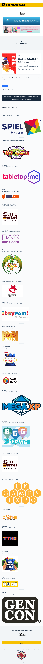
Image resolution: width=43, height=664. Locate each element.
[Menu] (2, 1)
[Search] (40, 1)
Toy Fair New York (6, 302)
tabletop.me (4, 165)
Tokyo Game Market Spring (8, 451)
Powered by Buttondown (7, 89)
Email (3, 81)
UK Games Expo (5, 477)
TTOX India (4, 526)
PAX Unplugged (5, 230)
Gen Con (4, 592)
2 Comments (36, 71)
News (19, 55)
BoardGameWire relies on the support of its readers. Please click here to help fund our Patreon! (21, 642)
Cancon (3, 249)
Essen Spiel (4, 113)
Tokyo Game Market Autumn (8, 204)
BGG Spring (4, 421)
